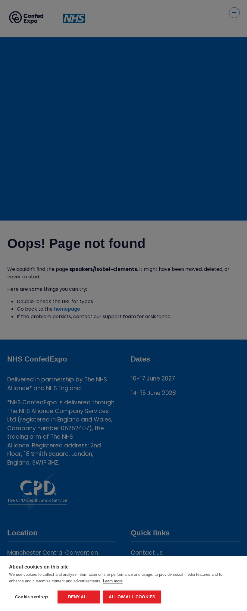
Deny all (78, 597)
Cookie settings (31, 597)
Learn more (113, 581)
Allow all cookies (132, 597)
